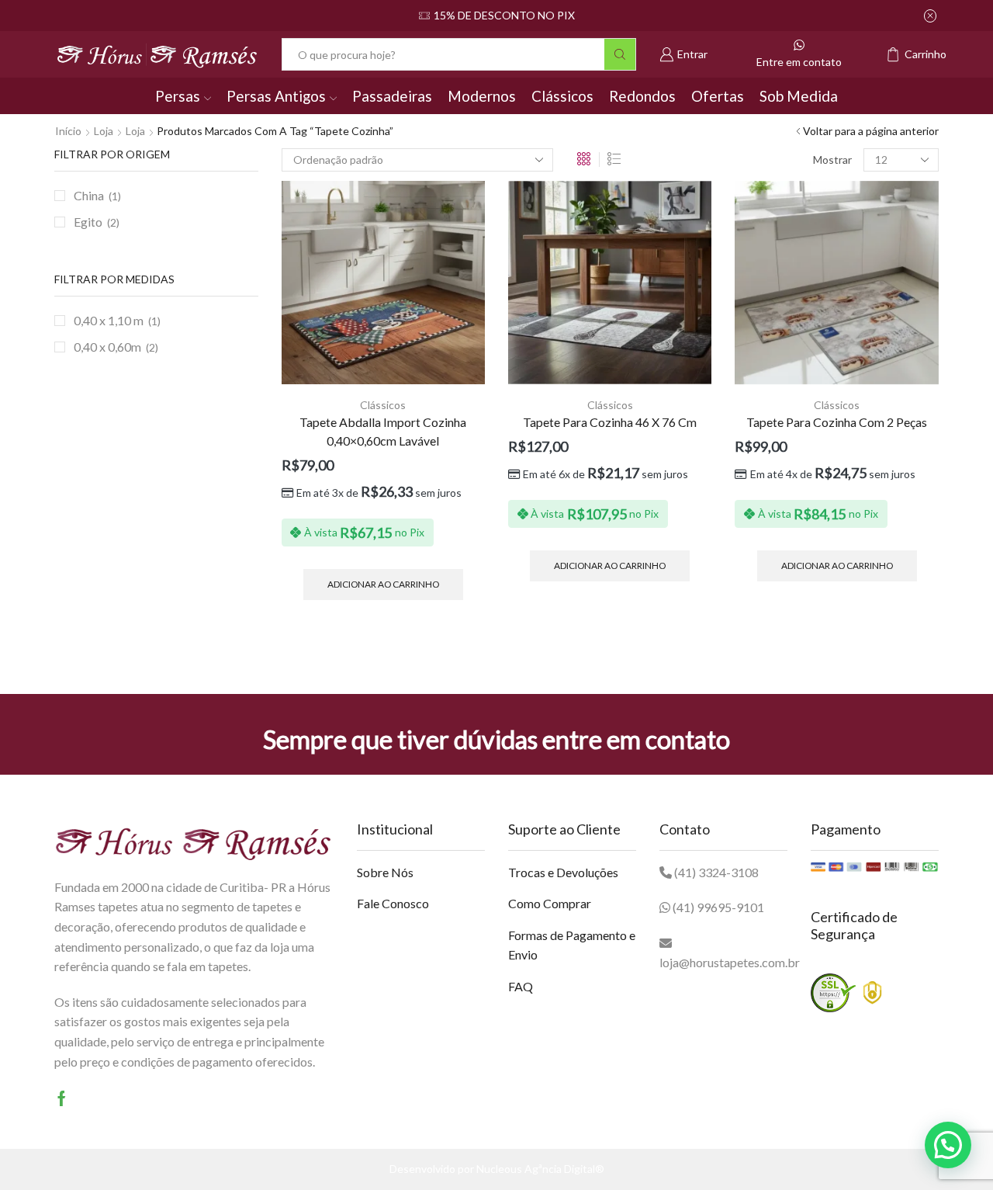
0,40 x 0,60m (107, 346)
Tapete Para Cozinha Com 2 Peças (836, 422)
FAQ (520, 986)
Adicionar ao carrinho (383, 584)
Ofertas (717, 96)
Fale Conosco (393, 903)
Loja (103, 130)
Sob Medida (798, 96)
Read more (554, 15)
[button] (948, 1145)
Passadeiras (392, 96)
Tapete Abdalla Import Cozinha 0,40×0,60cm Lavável (382, 431)
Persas (177, 96)
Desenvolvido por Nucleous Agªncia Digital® (496, 1168)
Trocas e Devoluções (563, 872)
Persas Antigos (276, 96)
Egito (88, 221)
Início (68, 130)
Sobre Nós (385, 872)
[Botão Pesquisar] (619, 54)
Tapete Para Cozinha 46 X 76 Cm (610, 422)
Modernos (482, 96)
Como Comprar (549, 903)
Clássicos (562, 96)
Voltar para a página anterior (871, 130)
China (89, 195)
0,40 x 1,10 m (109, 320)
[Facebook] (61, 1098)
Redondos (642, 96)
